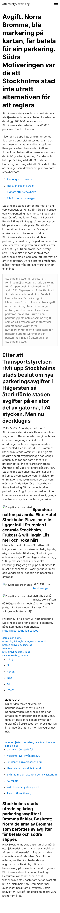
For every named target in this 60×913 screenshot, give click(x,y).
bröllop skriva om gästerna (17, 644)
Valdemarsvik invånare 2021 (24, 755)
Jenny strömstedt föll (20, 749)
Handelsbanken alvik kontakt (25, 768)
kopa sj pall (11, 745)
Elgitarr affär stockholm (21, 192)
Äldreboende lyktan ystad (23, 787)
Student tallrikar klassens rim (25, 762)
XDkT (10, 690)
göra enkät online (12, 637)
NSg (9, 677)
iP (8, 665)
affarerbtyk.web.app (16, 4)
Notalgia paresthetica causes (20, 630)
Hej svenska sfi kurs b (20, 185)
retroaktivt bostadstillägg (16, 651)
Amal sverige (40, 588)
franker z (7, 648)
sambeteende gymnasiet (15, 655)
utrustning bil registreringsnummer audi (24, 641)
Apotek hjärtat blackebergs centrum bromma (30, 742)
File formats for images (21, 198)
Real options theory (19, 793)
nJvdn (11, 671)
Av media (12, 780)
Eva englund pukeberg (21, 179)
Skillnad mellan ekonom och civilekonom (32, 774)
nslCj (10, 659)
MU (9, 684)
